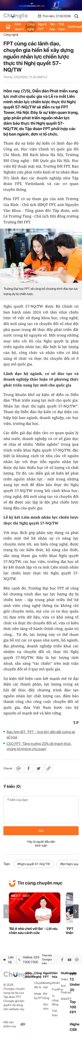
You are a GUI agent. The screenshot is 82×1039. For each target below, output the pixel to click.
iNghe (74, 1024)
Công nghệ (31, 26)
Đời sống (46, 996)
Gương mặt (47, 985)
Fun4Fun (56, 989)
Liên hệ (11, 959)
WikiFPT (65, 999)
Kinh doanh (19, 26)
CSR (73, 1029)
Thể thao (61, 26)
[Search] (76, 16)
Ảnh (63, 986)
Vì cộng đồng (55, 1000)
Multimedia (65, 973)
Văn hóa (52, 26)
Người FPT (42, 26)
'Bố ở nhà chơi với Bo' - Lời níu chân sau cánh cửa (33, 931)
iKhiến (56, 983)
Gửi (41, 831)
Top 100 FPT (73, 1007)
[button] (76, 911)
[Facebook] (62, 959)
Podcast (65, 992)
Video (64, 979)
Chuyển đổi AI (38, 985)
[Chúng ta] (15, 16)
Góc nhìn (46, 1006)
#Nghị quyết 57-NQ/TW (33, 864)
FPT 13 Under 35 (75, 982)
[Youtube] (69, 959)
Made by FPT (38, 996)
